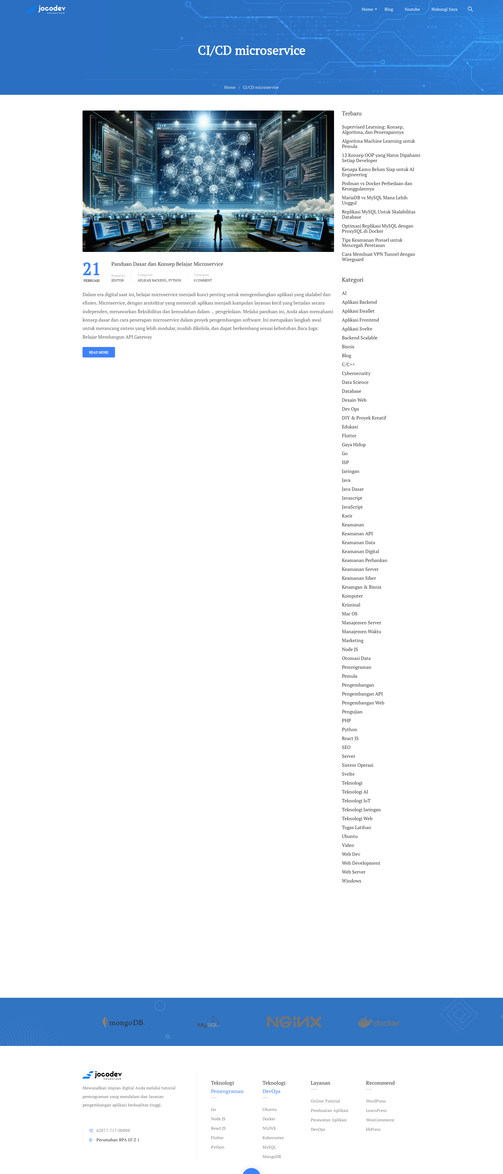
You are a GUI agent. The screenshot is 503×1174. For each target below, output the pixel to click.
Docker (269, 1119)
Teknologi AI (355, 792)
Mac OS (350, 613)
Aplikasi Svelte (357, 329)
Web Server (353, 872)
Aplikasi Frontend (360, 320)
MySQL (269, 1147)
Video (348, 845)
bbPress (373, 1129)
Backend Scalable (360, 337)
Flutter (349, 435)
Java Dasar (353, 489)
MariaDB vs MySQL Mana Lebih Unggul (375, 200)
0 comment (203, 280)
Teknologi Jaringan (361, 809)
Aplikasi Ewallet (358, 311)
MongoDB (272, 1156)
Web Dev (351, 854)
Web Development (361, 863)
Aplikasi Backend (152, 280)
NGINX (269, 1128)
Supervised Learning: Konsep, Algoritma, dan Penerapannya (373, 129)
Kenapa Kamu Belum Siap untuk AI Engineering (378, 172)
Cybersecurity (356, 373)
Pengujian (352, 711)
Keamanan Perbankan (364, 560)
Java (346, 480)
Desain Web (354, 400)
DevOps (318, 1129)
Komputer (352, 596)
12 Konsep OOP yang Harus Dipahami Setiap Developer (381, 157)
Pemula (349, 676)
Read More (98, 352)
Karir (347, 515)
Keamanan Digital (360, 551)
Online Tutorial (325, 1101)
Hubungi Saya (444, 9)
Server (348, 756)
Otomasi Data (356, 658)
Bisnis (348, 346)
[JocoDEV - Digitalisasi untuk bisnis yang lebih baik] (45, 9)
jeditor (117, 280)
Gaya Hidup (354, 444)
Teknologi (352, 783)
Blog (389, 9)
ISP (345, 462)
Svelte (348, 774)
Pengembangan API (362, 694)
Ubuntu (350, 836)
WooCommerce (380, 1120)
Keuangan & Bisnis (361, 587)
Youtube (412, 9)
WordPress (376, 1101)
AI (344, 293)
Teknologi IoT (356, 800)
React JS (350, 738)
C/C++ (348, 364)
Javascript (352, 498)
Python (174, 280)
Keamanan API (357, 533)
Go (345, 453)
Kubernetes (273, 1137)
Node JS (350, 649)
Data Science (355, 382)
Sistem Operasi (357, 765)
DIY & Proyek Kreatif (364, 418)
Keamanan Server (360, 569)
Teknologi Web (357, 818)
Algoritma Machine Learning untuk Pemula (378, 143)
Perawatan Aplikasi (329, 1120)
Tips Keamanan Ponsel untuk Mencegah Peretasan (372, 242)
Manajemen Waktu (361, 631)
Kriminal (351, 605)
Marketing (352, 640)
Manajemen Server (361, 622)
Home (367, 9)
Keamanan (353, 524)
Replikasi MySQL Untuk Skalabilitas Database (378, 214)
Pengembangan (358, 685)
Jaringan (350, 471)
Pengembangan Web (363, 702)
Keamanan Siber (359, 578)
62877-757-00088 (113, 1130)
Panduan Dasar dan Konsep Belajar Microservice (167, 263)
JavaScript (352, 507)
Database (351, 391)
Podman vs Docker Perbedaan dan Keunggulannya (377, 186)
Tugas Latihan (356, 827)
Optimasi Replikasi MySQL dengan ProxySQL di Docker (377, 228)
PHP (346, 720)
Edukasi (350, 426)
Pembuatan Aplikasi (329, 1110)
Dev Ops (350, 409)
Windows (351, 881)
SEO (346, 747)
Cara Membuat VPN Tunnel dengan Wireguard (378, 256)
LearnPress (376, 1110)
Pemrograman (356, 667)
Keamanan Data (358, 542)
